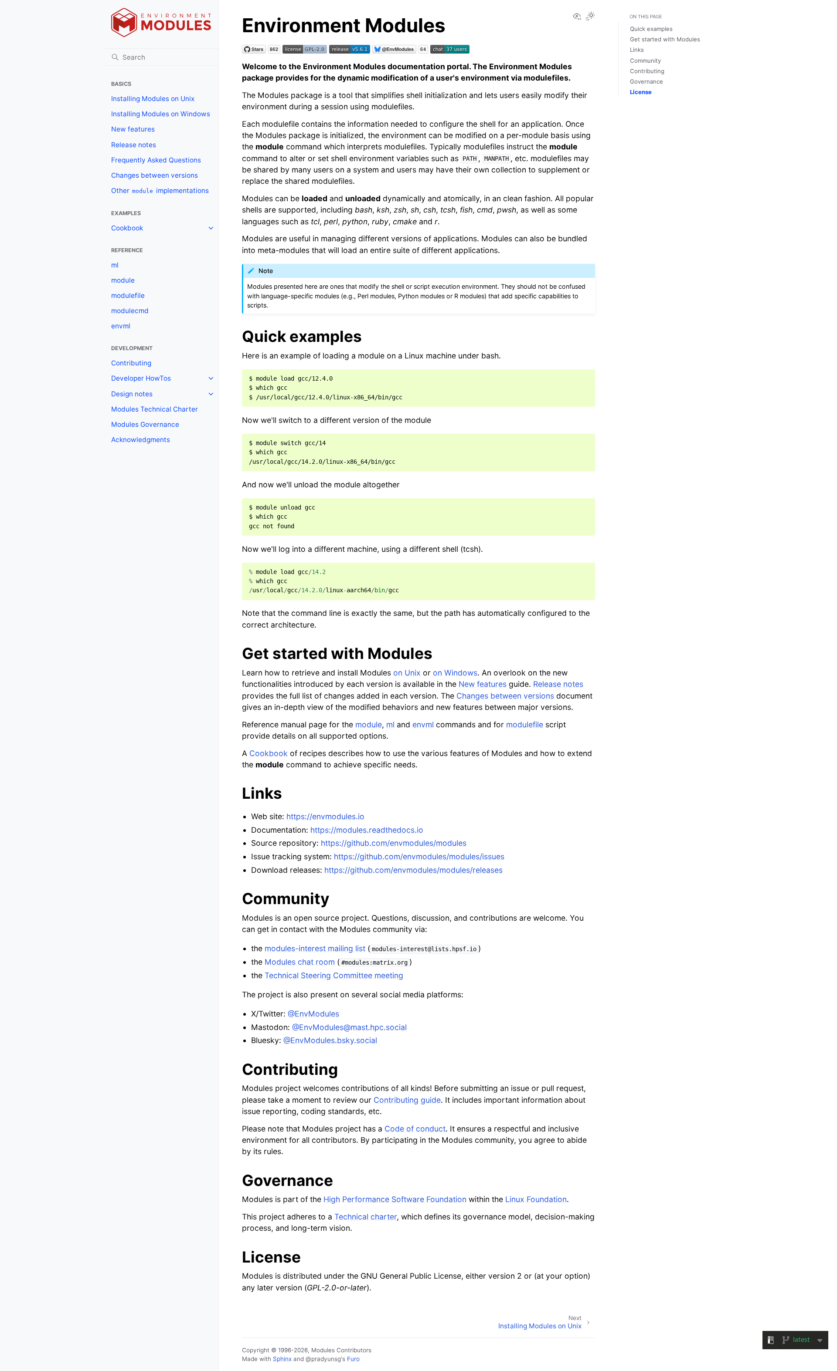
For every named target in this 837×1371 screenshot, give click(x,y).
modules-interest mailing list (315, 948)
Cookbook (127, 228)
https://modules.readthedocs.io (366, 829)
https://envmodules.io (325, 816)
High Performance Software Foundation (394, 1199)
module (123, 280)
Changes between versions (154, 175)
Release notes (133, 145)
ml (115, 265)
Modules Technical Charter (154, 409)
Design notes (132, 394)
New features (133, 129)
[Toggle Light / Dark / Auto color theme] (590, 17)
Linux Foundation (536, 1199)
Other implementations (160, 190)
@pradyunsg (323, 1358)
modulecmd (130, 311)
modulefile (128, 295)
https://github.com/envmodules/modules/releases (413, 870)
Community (645, 60)
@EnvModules (313, 1013)
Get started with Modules (665, 39)
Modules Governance (145, 424)
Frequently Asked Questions (156, 160)
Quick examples (651, 28)
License (641, 91)
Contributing (131, 363)
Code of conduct (415, 1128)
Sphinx (282, 1358)
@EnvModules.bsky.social (330, 1040)
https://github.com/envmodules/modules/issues (419, 856)
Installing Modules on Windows (160, 114)
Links (637, 49)
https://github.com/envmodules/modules (393, 843)
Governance (646, 81)
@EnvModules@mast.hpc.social (349, 1027)
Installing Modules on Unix (152, 99)
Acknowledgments (140, 440)
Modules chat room (300, 961)
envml (120, 326)
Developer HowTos (141, 378)
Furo (353, 1358)
